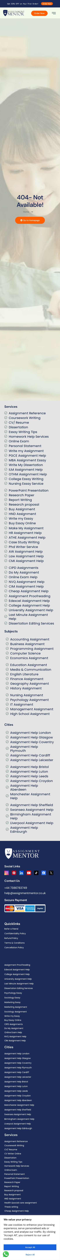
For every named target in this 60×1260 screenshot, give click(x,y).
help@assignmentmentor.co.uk (25, 893)
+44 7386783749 (15, 888)
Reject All (30, 1254)
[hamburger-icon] (54, 14)
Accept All (30, 1247)
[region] (30, 1237)
